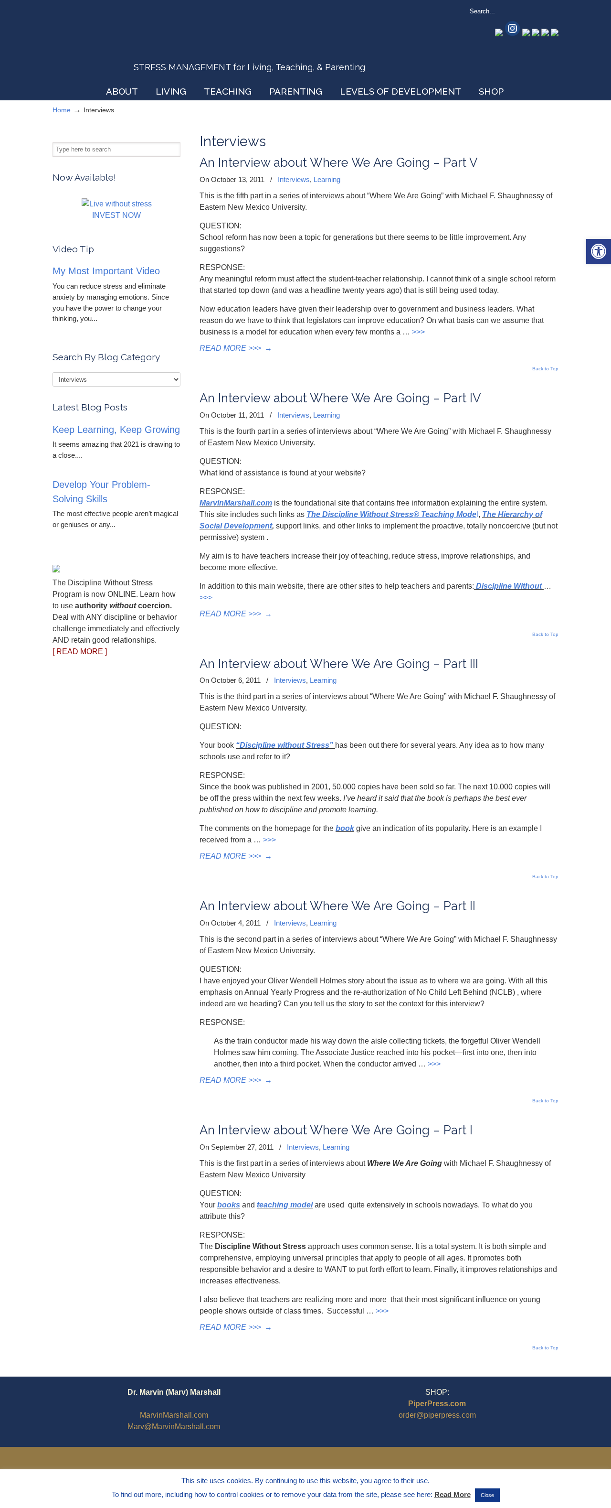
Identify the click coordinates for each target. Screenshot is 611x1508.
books (228, 1205)
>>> (418, 332)
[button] (598, 251)
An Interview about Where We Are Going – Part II (337, 906)
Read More (452, 1494)
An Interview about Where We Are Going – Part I (336, 1130)
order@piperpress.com (437, 1415)
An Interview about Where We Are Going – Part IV (340, 398)
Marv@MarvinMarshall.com (173, 1426)
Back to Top (545, 368)
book (345, 828)
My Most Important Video (106, 271)
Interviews (294, 179)
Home (62, 110)
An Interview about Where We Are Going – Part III (339, 664)
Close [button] (487, 1495)
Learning (327, 179)
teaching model (285, 1205)
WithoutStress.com (121, 44)
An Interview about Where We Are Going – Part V (338, 162)
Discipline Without (509, 586)
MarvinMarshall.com (236, 503)
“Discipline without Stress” (284, 745)
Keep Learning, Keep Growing (116, 429)
